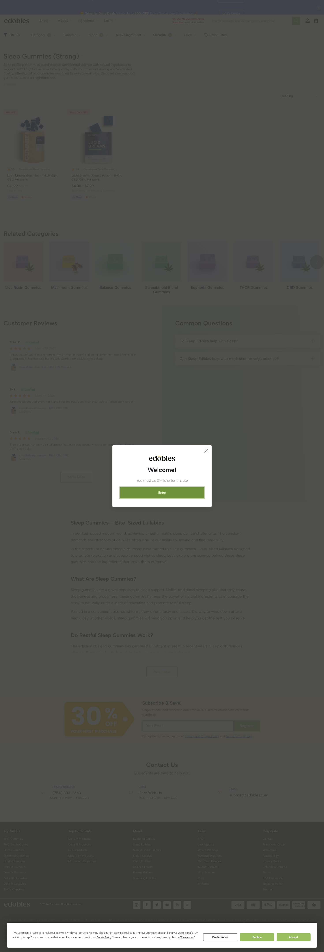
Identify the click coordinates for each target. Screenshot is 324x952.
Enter (162, 493)
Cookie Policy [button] (104, 937)
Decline (257, 937)
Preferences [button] (187, 937)
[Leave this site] (206, 450)
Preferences (220, 937)
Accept (293, 937)
